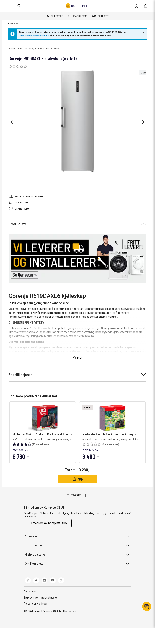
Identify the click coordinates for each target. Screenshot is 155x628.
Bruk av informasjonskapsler (41, 597)
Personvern (30, 591)
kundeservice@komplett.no (34, 35)
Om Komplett (34, 563)
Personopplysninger (35, 603)
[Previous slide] (11, 122)
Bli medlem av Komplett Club (48, 523)
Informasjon (33, 545)
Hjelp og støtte (35, 554)
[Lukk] (143, 32)
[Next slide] (143, 122)
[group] (77, 121)
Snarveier (31, 536)
